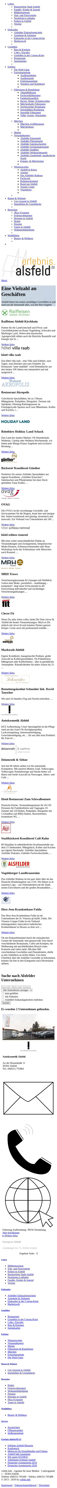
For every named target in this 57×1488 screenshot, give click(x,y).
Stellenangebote (15, 1433)
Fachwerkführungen (30, 95)
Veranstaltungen (22, 135)
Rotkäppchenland (29, 181)
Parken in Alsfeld (22, 21)
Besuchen (12, 209)
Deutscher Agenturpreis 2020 (22, 1465)
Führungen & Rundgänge (27, 89)
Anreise (24, 172)
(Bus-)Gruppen (21, 212)
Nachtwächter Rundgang (32, 106)
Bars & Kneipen (22, 49)
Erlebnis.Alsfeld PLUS (11, 1439)
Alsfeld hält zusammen (19, 1454)
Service (4, 1421)
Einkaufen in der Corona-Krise (29, 38)
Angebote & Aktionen (25, 35)
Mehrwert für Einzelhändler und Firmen (28, 1451)
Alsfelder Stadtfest (29, 149)
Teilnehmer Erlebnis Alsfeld (21, 1459)
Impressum (6, 1485)
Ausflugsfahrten (28, 75)
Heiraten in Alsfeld (23, 218)
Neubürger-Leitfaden (24, 18)
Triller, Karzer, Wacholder (33, 115)
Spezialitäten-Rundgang (32, 109)
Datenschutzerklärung (25, 1485)
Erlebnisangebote (29, 81)
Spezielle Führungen (30, 112)
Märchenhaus (27, 126)
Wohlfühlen (13, 235)
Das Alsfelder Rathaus (31, 175)
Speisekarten (20, 61)
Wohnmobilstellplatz (24, 229)
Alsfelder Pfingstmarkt (31, 141)
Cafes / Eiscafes (22, 52)
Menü (4, 280)
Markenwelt (20, 41)
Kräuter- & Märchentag (32, 161)
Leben (11, 4)
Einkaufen (13, 29)
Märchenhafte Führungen (33, 104)
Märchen (18, 121)
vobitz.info (25, 1479)
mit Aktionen (11, 996)
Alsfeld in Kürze (28, 169)
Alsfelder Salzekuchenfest (33, 144)
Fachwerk (25, 178)
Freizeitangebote (22, 72)
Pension (18, 224)
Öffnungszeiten (15, 1430)
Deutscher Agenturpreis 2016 (22, 1462)
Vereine (18, 24)
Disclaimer (44, 1485)
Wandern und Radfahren (32, 84)
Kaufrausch (13, 1448)
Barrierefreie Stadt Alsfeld (27, 6)
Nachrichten (14, 1427)
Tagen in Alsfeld (22, 227)
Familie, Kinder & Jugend (27, 9)
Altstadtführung (28, 92)
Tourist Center (27, 187)
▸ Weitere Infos (10, 1235)
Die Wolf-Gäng (21, 69)
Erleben (11, 66)
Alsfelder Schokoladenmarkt (34, 147)
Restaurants (19, 58)
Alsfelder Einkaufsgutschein (28, 32)
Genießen (12, 46)
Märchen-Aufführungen (32, 124)
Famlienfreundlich (29, 98)
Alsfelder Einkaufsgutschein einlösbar (23, 999)
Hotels (17, 221)
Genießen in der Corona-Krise (29, 55)
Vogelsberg (26, 189)
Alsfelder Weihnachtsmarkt (33, 152)
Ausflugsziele (27, 78)
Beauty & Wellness (23, 238)
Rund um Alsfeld (28, 184)
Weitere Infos (8, 344)
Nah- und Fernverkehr (25, 15)
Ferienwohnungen (23, 215)
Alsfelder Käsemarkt (30, 138)
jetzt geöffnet (11, 993)
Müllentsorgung (22, 12)
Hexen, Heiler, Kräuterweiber (35, 101)
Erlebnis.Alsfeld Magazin (20, 1445)
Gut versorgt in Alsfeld (25, 201)
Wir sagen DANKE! (18, 1457)
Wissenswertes (21, 167)
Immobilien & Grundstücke (27, 204)
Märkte (17, 132)
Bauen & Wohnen (17, 198)
